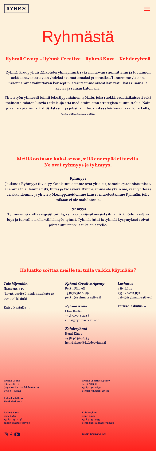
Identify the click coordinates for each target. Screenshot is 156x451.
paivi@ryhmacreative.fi (135, 297)
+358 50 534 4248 (77, 315)
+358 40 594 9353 (77, 338)
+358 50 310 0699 (77, 293)
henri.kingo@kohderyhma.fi (85, 343)
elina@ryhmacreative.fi (82, 320)
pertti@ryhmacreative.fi (83, 297)
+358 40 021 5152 (129, 293)
